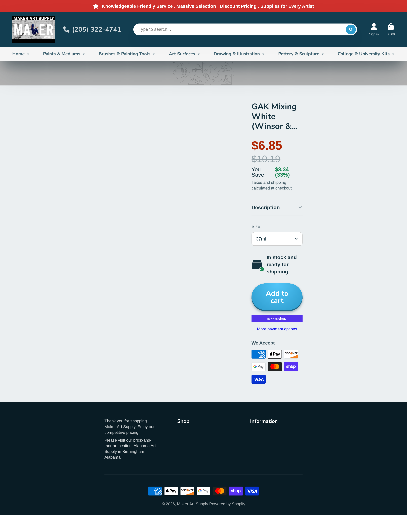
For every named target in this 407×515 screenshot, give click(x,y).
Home (18, 54)
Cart (391, 29)
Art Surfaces (182, 54)
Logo (33, 29)
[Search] (351, 29)
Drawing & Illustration (237, 54)
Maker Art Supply (192, 504)
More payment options (277, 329)
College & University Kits (364, 54)
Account (374, 29)
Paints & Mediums (61, 54)
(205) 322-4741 (96, 29)
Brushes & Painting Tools (124, 54)
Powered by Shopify (227, 504)
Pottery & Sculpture (298, 54)
